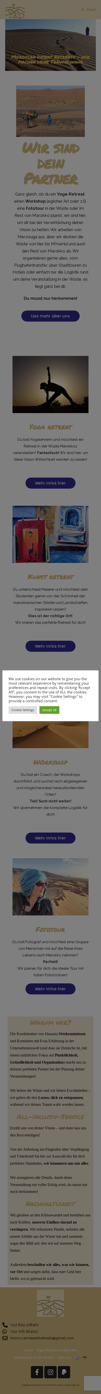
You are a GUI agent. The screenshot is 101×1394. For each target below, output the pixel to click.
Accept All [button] (49, 710)
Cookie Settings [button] (23, 710)
